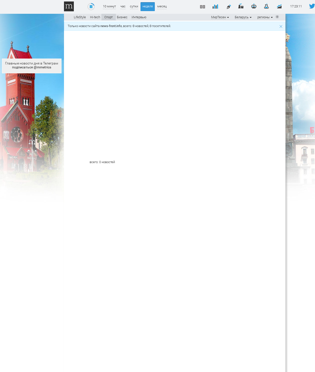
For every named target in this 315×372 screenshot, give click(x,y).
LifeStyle (80, 17)
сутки (134, 6)
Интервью (139, 17)
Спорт (108, 17)
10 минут (109, 6)
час (123, 6)
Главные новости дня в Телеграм (31, 65)
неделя (147, 6)
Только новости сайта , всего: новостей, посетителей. (120, 26)
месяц (162, 6)
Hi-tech (95, 17)
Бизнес (122, 17)
